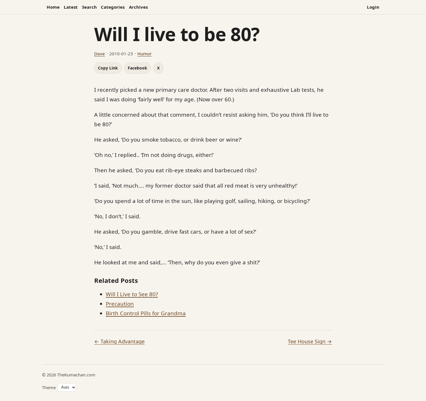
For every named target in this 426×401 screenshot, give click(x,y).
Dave (99, 53)
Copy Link (108, 68)
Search (89, 7)
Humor (144, 53)
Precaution (120, 303)
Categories (113, 7)
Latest (71, 7)
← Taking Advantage (119, 341)
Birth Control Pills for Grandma (146, 313)
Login (373, 7)
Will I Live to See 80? (132, 294)
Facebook (137, 68)
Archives (138, 7)
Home (53, 7)
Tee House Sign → (310, 341)
